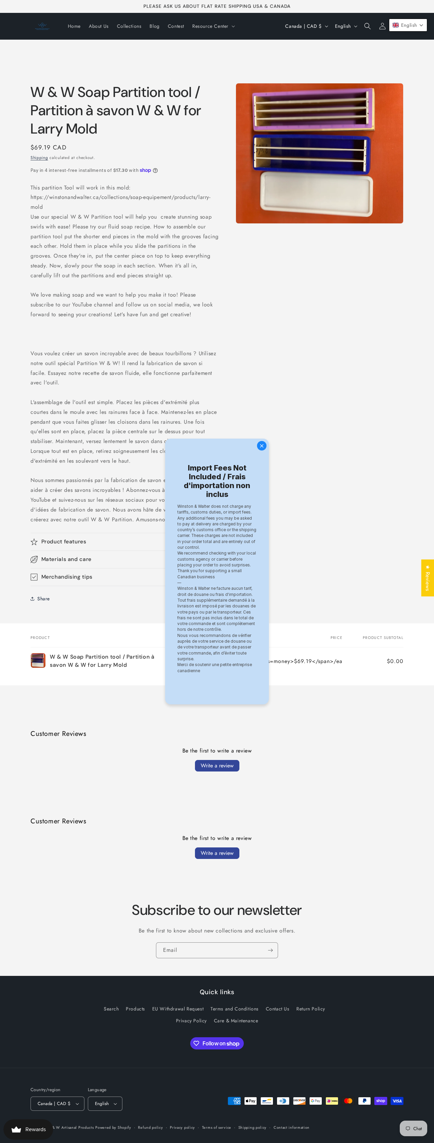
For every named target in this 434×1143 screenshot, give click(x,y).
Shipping (39, 158)
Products (135, 1009)
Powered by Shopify (113, 1127)
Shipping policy (252, 1127)
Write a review (217, 765)
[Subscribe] (270, 950)
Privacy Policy (191, 1021)
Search (111, 1009)
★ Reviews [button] (428, 578)
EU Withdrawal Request (178, 1009)
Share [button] (43, 598)
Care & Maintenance (236, 1021)
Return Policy (310, 1009)
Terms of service (216, 1127)
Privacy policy (182, 1127)
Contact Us (278, 1009)
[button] (213, 26)
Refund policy (150, 1127)
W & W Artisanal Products (70, 1127)
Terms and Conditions (235, 1009)
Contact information (292, 1127)
